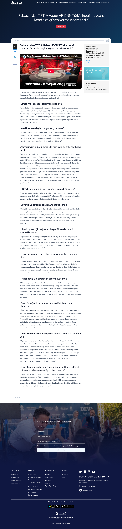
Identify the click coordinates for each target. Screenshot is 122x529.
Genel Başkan (32, 475)
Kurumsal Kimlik (15, 483)
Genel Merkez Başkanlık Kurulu (34, 478)
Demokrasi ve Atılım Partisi (16, 2)
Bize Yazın (48, 480)
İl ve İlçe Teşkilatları (33, 495)
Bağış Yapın (48, 483)
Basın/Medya (61, 26)
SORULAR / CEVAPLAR (102, 2)
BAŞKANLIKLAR (63, 2)
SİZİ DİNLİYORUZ (82, 2)
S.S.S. (63, 477)
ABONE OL (61, 450)
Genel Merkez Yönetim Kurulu (34, 483)
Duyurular (65, 475)
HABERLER (92, 2)
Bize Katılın (48, 475)
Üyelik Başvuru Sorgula (51, 486)
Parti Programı (15, 477)
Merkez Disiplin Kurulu (34, 487)
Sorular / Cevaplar (16, 480)
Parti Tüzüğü (14, 475)
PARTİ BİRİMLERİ (52, 2)
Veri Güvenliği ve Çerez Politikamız (61, 523)
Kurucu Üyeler (32, 492)
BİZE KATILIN (72, 2)
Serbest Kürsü (49, 477)
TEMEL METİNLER (41, 2)
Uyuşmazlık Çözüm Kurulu (35, 489)
